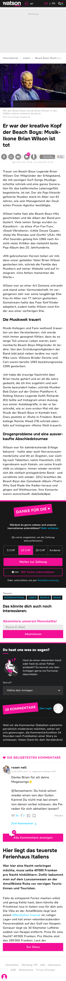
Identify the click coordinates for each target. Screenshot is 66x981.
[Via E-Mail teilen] (18, 157)
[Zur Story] (33, 899)
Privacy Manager (45, 969)
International (10, 58)
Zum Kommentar (22, 823)
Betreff (7, 682)
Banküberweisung (48, 580)
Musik (57, 597)
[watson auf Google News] (60, 157)
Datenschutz (26, 969)
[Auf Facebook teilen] (4, 157)
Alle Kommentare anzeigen (33, 838)
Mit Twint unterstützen (37, 572)
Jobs (42, 965)
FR (53, 3)
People (45, 597)
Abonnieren (33, 634)
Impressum (54, 965)
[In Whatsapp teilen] (11, 157)
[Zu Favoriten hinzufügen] (34, 157)
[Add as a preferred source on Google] (47, 157)
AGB (13, 969)
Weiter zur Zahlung (33, 562)
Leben (26, 58)
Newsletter (12, 965)
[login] (4, 977)
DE (46, 3)
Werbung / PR (29, 965)
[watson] (12, 3)
